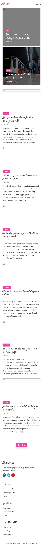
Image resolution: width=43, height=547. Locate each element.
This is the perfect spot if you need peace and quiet (20, 177)
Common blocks (8, 489)
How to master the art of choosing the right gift (20, 350)
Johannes (6, 4)
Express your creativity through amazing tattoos (18, 36)
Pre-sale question (9, 531)
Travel (8, 70)
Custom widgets (8, 512)
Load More (21, 445)
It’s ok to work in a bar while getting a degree (21, 293)
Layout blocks (7, 496)
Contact (5, 515)
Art (8, 31)
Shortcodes (7, 508)
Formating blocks (9, 493)
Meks (14, 543)
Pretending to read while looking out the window (21, 408)
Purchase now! (8, 535)
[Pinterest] (13, 475)
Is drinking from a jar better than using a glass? (20, 235)
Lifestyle (6, 171)
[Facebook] (4, 475)
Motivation (6, 287)
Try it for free (7, 527)
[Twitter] (8, 475)
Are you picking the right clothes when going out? (19, 119)
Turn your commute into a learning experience (19, 76)
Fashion (6, 114)
